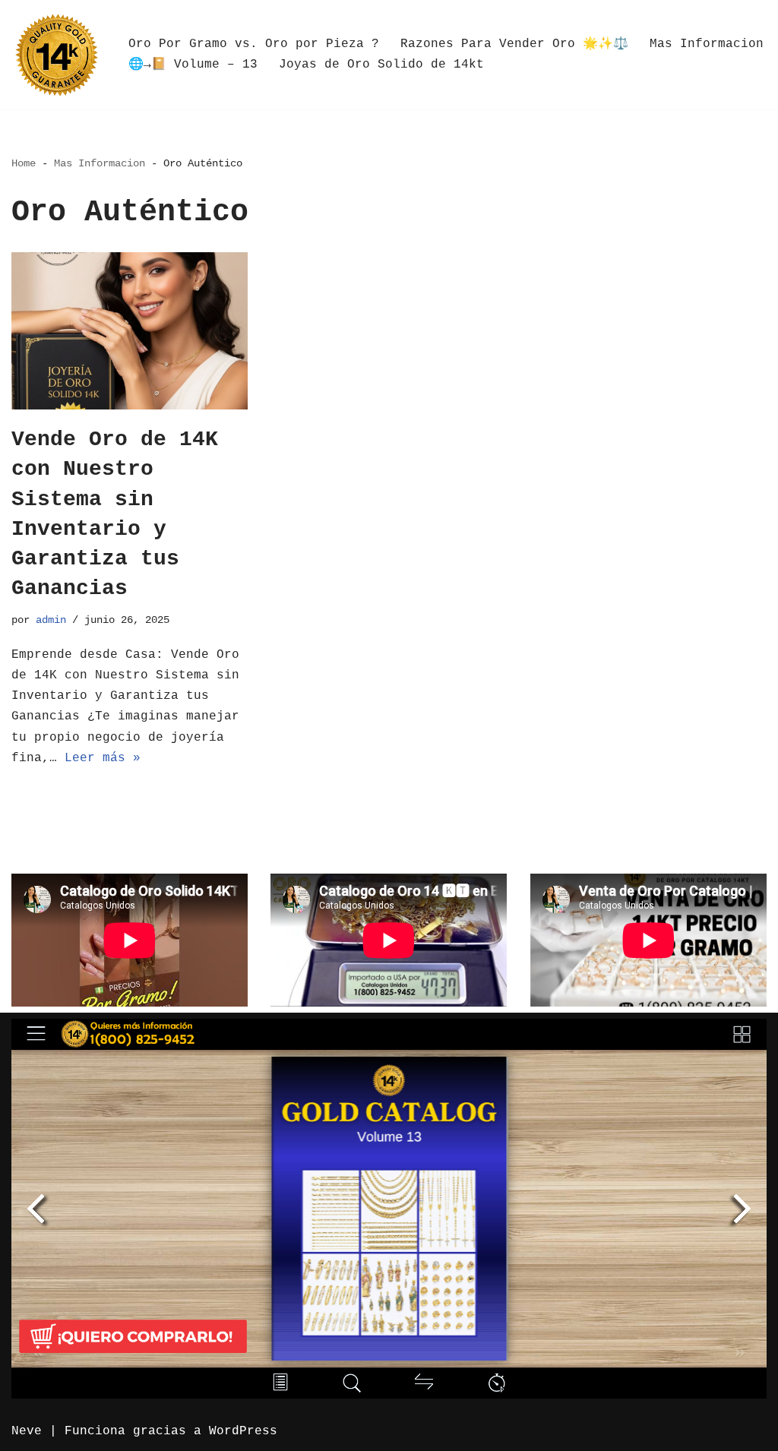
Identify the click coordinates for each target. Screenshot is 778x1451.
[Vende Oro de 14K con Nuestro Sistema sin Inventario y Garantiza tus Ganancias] (129, 331)
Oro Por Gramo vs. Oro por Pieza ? (253, 44)
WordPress (243, 1431)
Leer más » (103, 758)
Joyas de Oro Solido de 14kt (381, 64)
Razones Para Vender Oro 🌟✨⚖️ (514, 44)
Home (23, 163)
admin (51, 620)
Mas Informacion (707, 44)
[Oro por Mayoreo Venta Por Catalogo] (57, 55)
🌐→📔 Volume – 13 (193, 64)
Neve (26, 1431)
